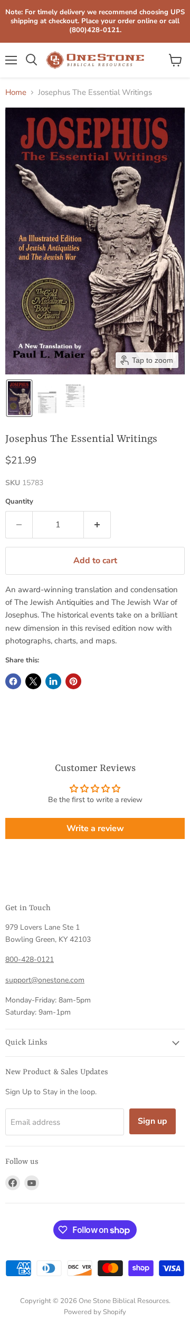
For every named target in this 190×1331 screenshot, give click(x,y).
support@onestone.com (44, 980)
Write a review (95, 828)
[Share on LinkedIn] (53, 681)
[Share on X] (33, 681)
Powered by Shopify (95, 1312)
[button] (19, 398)
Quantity (19, 502)
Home (15, 92)
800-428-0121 (29, 959)
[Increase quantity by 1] (97, 524)
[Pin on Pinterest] (73, 681)
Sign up (152, 1121)
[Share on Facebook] (13, 681)
